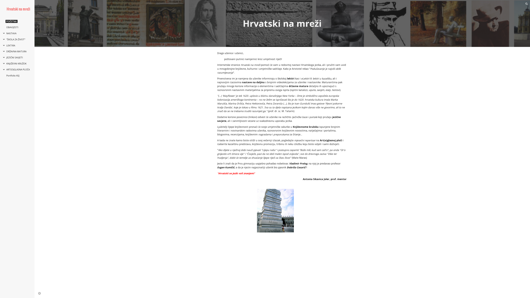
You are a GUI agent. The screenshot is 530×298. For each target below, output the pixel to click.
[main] (282, 23)
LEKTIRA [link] (10, 45)
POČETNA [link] (11, 21)
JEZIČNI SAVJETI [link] (14, 57)
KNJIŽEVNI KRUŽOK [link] (16, 63)
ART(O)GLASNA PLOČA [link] (18, 69)
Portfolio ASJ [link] (12, 75)
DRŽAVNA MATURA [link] (16, 51)
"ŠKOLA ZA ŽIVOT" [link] (15, 39)
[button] (526, 4)
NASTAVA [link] (11, 33)
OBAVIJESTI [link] (12, 27)
